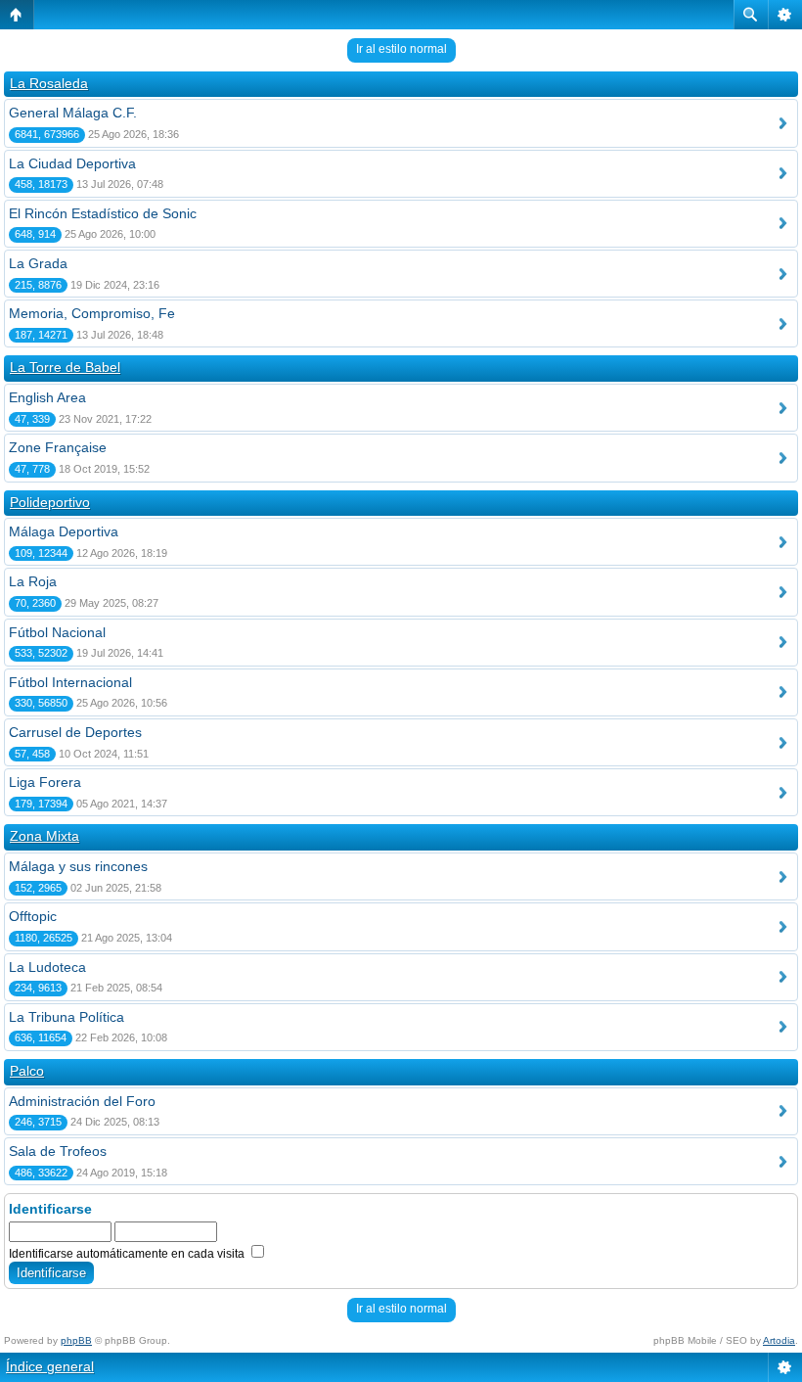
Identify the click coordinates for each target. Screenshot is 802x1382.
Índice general (50, 1366)
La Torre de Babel (65, 367)
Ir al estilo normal (401, 49)
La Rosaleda (49, 83)
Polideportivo (50, 502)
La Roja (33, 581)
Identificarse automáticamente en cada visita (128, 1254)
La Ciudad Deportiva (72, 163)
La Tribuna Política (66, 1017)
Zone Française (58, 447)
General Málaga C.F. (73, 112)
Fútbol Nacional (57, 632)
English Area (47, 397)
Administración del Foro (82, 1101)
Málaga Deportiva (63, 531)
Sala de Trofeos (58, 1151)
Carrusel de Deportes (75, 732)
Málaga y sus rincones (78, 866)
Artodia (779, 1340)
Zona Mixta (44, 836)
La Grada (38, 263)
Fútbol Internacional (70, 682)
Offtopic (33, 916)
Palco (27, 1071)
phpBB (76, 1340)
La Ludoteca (47, 967)
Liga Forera (45, 782)
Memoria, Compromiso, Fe (92, 313)
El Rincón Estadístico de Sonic (103, 213)
